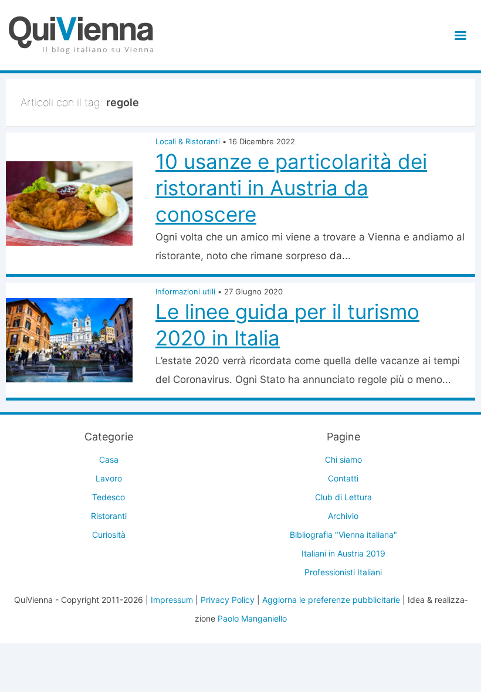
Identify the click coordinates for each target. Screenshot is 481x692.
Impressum (172, 600)
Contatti (343, 478)
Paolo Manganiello (252, 618)
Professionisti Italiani (343, 572)
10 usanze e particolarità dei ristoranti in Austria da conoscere (291, 187)
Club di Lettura (343, 497)
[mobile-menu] (458, 35)
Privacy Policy (228, 600)
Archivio (343, 516)
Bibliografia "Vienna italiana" (343, 535)
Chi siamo (343, 459)
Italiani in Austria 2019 (343, 553)
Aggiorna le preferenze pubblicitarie (331, 600)
